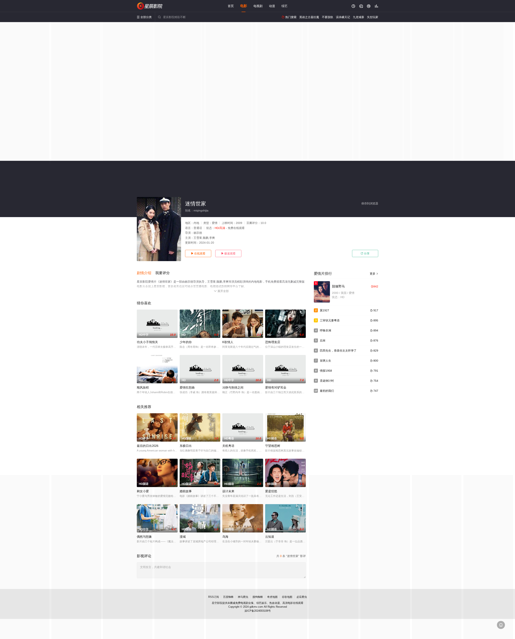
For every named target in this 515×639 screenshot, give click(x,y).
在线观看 (198, 253)
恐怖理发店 (272, 342)
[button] (146, 273)
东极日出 (186, 445)
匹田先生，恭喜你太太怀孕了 (338, 350)
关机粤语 (228, 445)
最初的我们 (327, 390)
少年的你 (186, 342)
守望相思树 (272, 445)
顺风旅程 (143, 387)
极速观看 (228, 253)
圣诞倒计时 (327, 380)
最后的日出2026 (147, 445)
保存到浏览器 (369, 203)
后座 (322, 340)
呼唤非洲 (325, 330)
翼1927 (324, 310)
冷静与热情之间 (232, 387)
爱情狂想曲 (187, 387)
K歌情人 (227, 342)
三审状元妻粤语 (330, 320)
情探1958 (326, 370)
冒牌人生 (325, 360)
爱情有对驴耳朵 (275, 387)
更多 (374, 273)
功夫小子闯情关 (147, 342)
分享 (365, 253)
